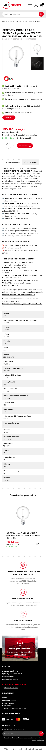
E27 (43, 21)
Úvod (3, 21)
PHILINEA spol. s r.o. (11, 5)
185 (5, 129)
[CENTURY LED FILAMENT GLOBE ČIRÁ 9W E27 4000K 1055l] (16, 56)
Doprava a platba (8, 703)
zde (41, 292)
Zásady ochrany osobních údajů (14, 708)
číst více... (9, 117)
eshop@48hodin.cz (11, 679)
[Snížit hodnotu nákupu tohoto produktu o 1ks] (3, 145)
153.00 (5, 132)
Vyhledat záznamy (41, 14)
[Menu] (30, 5)
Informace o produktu (12, 162)
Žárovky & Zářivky (21, 21)
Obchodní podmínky (10, 700)
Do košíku (23, 146)
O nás (4, 698)
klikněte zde (20, 655)
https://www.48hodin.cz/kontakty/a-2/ (18, 295)
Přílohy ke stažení (30, 162)
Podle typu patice (34, 21)
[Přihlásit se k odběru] (41, 733)
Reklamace (6, 706)
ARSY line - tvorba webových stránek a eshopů (23, 749)
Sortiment (11, 21)
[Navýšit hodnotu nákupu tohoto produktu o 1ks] (13, 145)
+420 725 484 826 (11, 688)
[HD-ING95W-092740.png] (37, 49)
